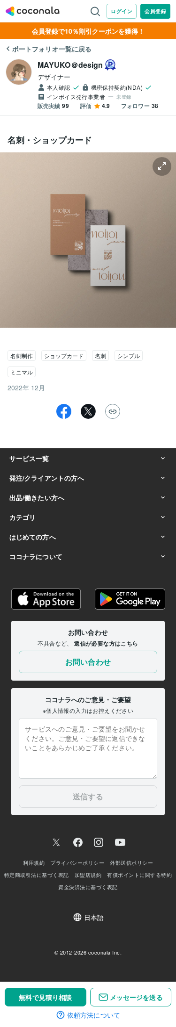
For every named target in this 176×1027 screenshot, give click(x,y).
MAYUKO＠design (70, 64)
